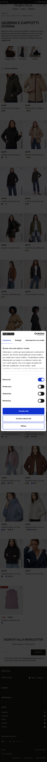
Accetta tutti (23, 411)
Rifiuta (23, 426)
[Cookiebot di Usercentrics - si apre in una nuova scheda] (34, 334)
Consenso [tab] (7, 340)
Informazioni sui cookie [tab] (35, 340)
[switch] (41, 386)
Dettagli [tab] (18, 340)
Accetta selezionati (23, 419)
